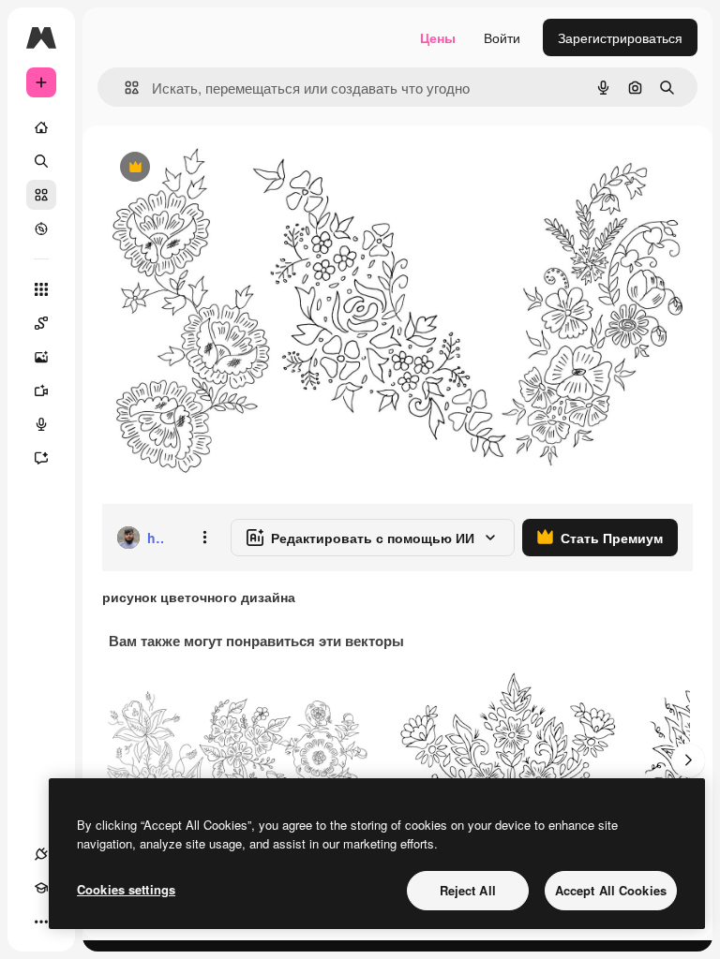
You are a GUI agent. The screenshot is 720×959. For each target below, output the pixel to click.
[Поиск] (41, 161)
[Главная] (41, 127)
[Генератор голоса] (41, 424)
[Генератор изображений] (41, 357)
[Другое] (41, 922)
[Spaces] (41, 323)
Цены (438, 37)
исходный (227, 168)
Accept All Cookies (611, 890)
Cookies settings (126, 889)
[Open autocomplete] (124, 88)
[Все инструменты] (41, 289)
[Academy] (41, 888)
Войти (502, 37)
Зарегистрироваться (620, 37)
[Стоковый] (41, 195)
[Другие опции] (204, 537)
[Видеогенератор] (41, 391)
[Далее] (688, 760)
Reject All (468, 890)
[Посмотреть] (41, 228)
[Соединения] (41, 854)
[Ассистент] (41, 458)
